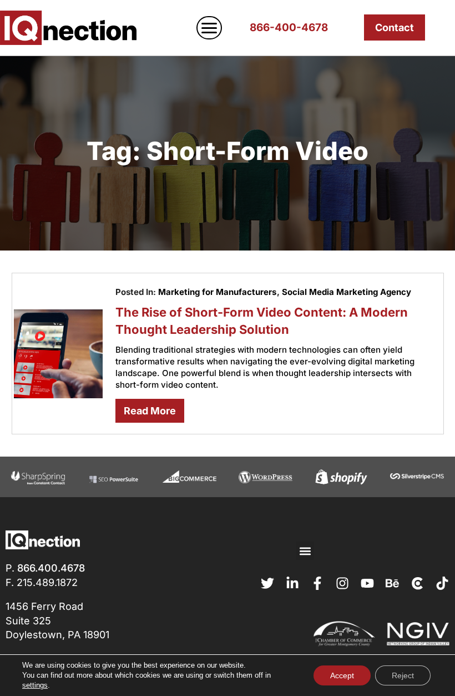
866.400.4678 (51, 568)
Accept (342, 675)
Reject (403, 675)
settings (35, 685)
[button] (305, 551)
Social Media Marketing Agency (346, 292)
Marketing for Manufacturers (217, 292)
